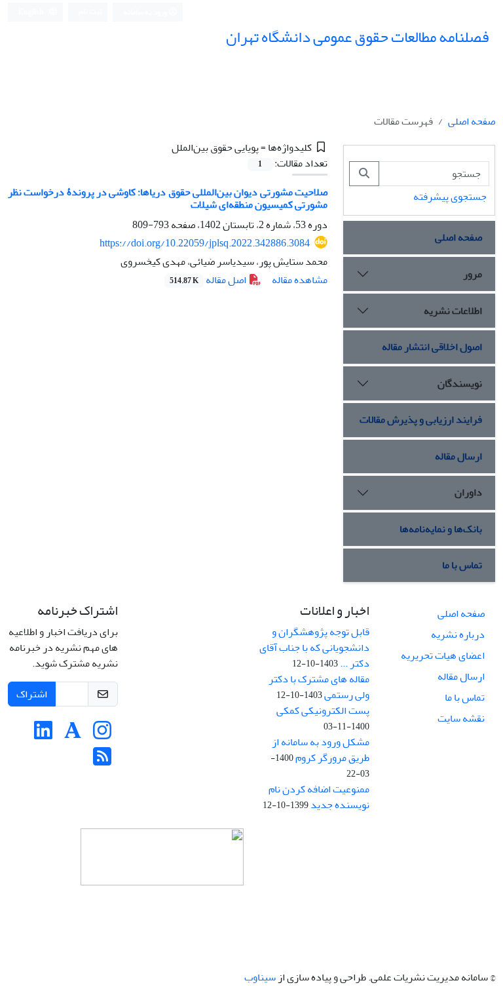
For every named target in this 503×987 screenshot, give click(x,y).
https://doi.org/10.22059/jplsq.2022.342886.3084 (205, 243)
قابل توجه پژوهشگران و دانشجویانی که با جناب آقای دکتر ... (314, 647)
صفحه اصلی (471, 121)
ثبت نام (90, 11)
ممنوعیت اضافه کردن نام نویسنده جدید (319, 797)
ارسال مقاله (458, 456)
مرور (472, 274)
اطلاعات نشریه (453, 310)
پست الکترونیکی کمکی (322, 710)
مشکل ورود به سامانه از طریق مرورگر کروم (320, 749)
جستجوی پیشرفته (450, 196)
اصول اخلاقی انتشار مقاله (432, 347)
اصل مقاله (209, 280)
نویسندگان (460, 383)
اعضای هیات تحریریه (443, 655)
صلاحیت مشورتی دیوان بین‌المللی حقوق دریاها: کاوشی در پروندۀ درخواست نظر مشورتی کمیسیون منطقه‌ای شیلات (167, 198)
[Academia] (72, 735)
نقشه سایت (461, 718)
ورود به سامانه (145, 12)
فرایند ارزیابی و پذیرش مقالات (421, 419)
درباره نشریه (458, 634)
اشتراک (31, 694)
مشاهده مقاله (299, 280)
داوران (468, 492)
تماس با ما (462, 565)
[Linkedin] (43, 735)
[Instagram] (102, 735)
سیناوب (260, 977)
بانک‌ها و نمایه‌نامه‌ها (441, 529)
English (31, 12)
